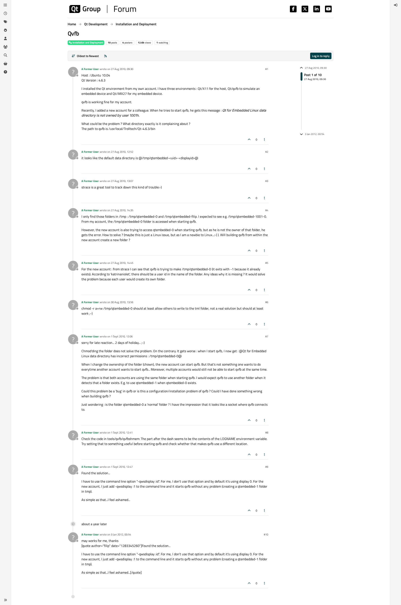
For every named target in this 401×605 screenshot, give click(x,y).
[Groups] (5, 46)
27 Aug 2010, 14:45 (122, 263)
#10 (266, 534)
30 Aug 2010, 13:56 (122, 302)
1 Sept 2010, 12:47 (122, 467)
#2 (266, 152)
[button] (5, 600)
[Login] (395, 5)
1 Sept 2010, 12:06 (122, 336)
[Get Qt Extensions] (5, 63)
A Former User (90, 69)
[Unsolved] (5, 72)
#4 (266, 210)
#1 (266, 69)
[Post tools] (264, 139)
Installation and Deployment (87, 42)
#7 (266, 336)
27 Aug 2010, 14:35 (122, 210)
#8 (266, 432)
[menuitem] (395, 5)
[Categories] (5, 5)
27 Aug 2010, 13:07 (122, 181)
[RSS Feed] (105, 56)
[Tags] (5, 21)
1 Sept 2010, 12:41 (122, 432)
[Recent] (5, 13)
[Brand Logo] (102, 9)
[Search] (5, 55)
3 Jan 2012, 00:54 (121, 534)
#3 (266, 181)
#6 (266, 302)
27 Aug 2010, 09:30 (122, 69)
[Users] (5, 38)
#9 (266, 467)
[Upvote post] (249, 139)
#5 (266, 263)
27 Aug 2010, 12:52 (122, 152)
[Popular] (5, 30)
